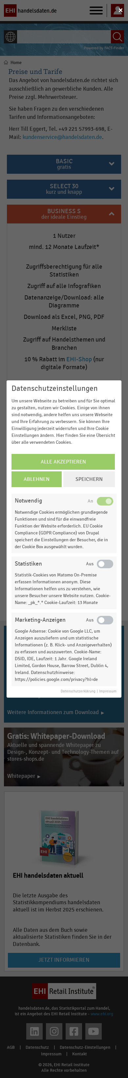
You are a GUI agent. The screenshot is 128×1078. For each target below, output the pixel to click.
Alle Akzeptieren (63, 462)
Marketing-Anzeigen (40, 620)
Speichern (89, 479)
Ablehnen (37, 479)
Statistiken (28, 563)
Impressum (108, 691)
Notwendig (28, 500)
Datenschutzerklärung (78, 691)
